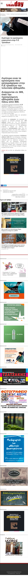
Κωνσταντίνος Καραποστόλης (8, 44)
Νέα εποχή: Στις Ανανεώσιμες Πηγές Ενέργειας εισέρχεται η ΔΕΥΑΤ (11, 230)
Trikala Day (18, 573)
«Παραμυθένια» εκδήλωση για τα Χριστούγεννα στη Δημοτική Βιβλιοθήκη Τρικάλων (18, 195)
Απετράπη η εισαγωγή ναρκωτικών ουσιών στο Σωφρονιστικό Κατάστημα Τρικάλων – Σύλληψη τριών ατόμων (13, 246)
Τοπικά (7, 14)
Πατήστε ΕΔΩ (4, 150)
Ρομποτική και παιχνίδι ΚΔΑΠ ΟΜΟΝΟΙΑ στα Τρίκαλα (9, 191)
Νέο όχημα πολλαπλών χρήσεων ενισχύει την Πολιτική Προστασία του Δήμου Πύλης (13, 214)
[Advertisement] (14, 61)
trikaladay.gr (2, 14)
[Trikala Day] (14, 3)
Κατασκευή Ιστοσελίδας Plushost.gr (14, 572)
